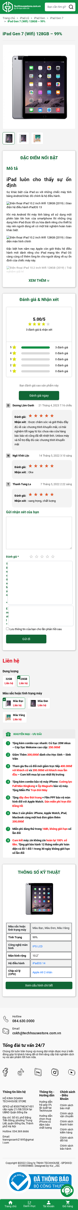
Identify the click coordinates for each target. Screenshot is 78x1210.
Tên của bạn (7, 583)
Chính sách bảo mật (66, 1107)
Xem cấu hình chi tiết (39, 985)
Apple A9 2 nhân (42, 972)
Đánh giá (12, 556)
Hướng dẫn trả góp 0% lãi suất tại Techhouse (45, 1106)
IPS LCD (37, 946)
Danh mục (29, 1206)
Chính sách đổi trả (66, 1139)
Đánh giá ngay (39, 395)
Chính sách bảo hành (66, 1147)
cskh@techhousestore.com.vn (36, 1033)
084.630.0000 (23, 1021)
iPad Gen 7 (56, 18)
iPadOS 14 (38, 963)
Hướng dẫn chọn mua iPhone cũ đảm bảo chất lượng (45, 1121)
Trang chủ (10, 1206)
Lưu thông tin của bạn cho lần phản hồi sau (36, 629)
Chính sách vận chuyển (66, 1115)
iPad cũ (24, 18)
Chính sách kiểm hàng (66, 1131)
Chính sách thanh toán (66, 1123)
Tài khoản (48, 1206)
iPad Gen (39, 18)
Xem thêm (38, 280)
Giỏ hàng (67, 1206)
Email (7, 616)
